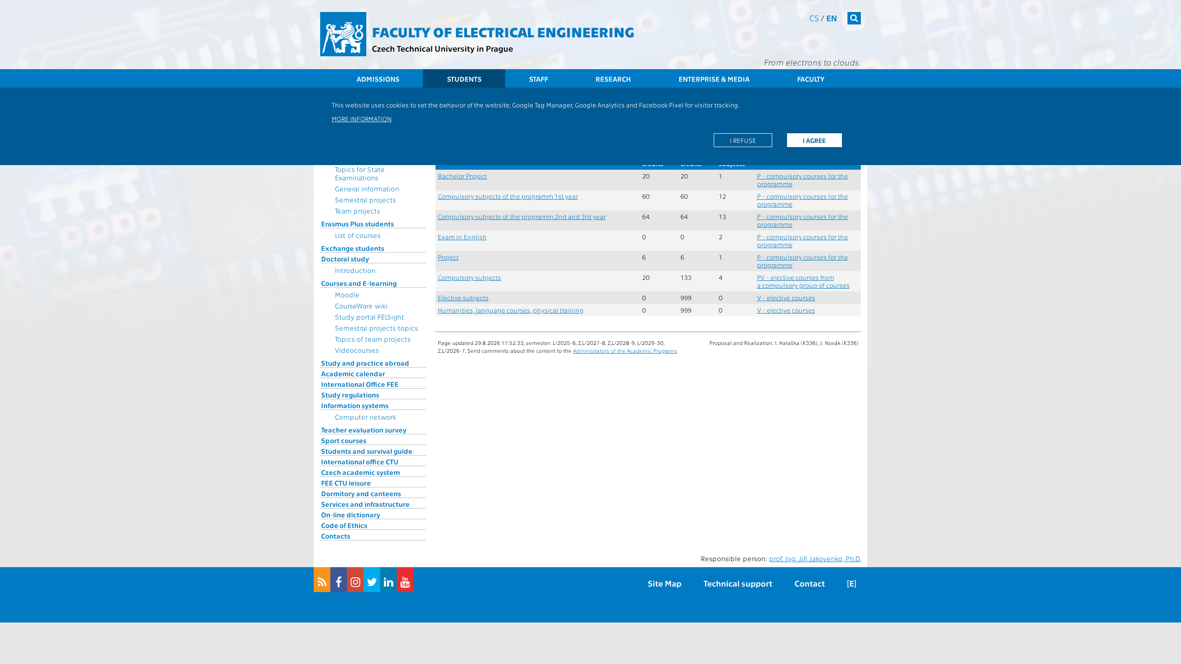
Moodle (347, 294)
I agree (814, 140)
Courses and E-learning (359, 283)
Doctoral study (345, 259)
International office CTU (360, 461)
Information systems (354, 405)
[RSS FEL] (322, 579)
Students (464, 79)
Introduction (355, 270)
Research (613, 79)
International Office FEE (360, 384)
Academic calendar (353, 373)
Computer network (365, 417)
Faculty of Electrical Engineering (503, 31)
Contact (809, 583)
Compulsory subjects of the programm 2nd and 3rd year (522, 216)
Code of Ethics (344, 525)
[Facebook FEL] (338, 579)
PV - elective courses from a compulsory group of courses (803, 281)
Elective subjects (463, 298)
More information (362, 118)
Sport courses (343, 440)
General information (367, 188)
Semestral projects (365, 200)
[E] (851, 583)
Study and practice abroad (365, 363)
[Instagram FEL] (355, 579)
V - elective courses (786, 298)
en (831, 18)
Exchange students (352, 248)
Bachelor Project (462, 176)
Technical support (738, 583)
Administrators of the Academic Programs (625, 350)
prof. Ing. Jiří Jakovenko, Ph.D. (815, 558)
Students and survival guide (366, 451)
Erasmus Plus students (357, 223)
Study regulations (350, 395)
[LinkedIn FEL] (388, 579)
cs (814, 18)
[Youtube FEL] (405, 579)
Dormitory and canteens (361, 493)
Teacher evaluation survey (363, 430)
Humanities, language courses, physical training (511, 310)
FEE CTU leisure (346, 483)
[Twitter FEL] (372, 579)
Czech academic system (360, 472)
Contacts (335, 536)
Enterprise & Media (714, 79)
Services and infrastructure (365, 504)
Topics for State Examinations (360, 173)
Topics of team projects (373, 339)
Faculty (810, 79)
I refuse (743, 140)
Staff (538, 79)
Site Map (664, 583)
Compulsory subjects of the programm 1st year (508, 196)
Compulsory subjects (469, 277)
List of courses (358, 235)
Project (448, 257)
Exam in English (462, 237)
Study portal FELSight (369, 317)
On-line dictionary (350, 514)
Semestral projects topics (376, 328)
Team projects (357, 211)
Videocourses (357, 350)
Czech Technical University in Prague (442, 48)
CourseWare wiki (361, 306)
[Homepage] (343, 34)
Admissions (378, 79)
